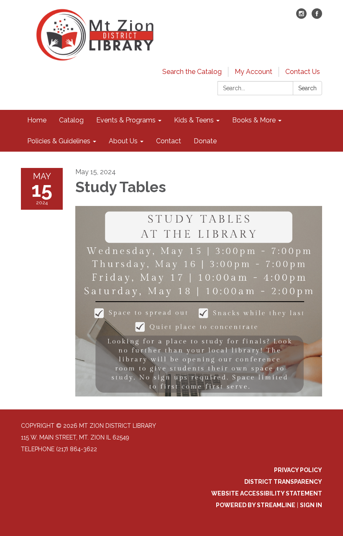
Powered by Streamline (255, 505)
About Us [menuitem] (123, 141)
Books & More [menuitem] (254, 120)
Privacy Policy (298, 470)
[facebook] (317, 16)
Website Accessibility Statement (266, 493)
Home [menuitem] (36, 120)
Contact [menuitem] (168, 141)
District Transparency (283, 481)
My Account (253, 72)
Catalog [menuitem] (71, 120)
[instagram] (301, 16)
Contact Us (302, 72)
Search (307, 88)
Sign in (311, 505)
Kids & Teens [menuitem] (194, 120)
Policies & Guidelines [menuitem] (58, 141)
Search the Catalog (192, 72)
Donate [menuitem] (205, 141)
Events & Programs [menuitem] (126, 120)
